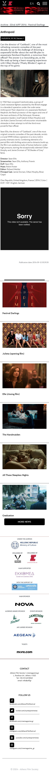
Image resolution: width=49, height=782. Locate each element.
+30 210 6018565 (26, 678)
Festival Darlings (36, 25)
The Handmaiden (11, 435)
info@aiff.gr (27, 681)
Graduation (8, 515)
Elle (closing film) (11, 394)
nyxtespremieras (26, 711)
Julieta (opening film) (13, 354)
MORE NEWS (24, 522)
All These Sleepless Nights (15, 475)
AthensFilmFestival (22, 704)
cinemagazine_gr (22, 748)
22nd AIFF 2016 (18, 25)
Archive (4, 25)
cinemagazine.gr (32, 673)
